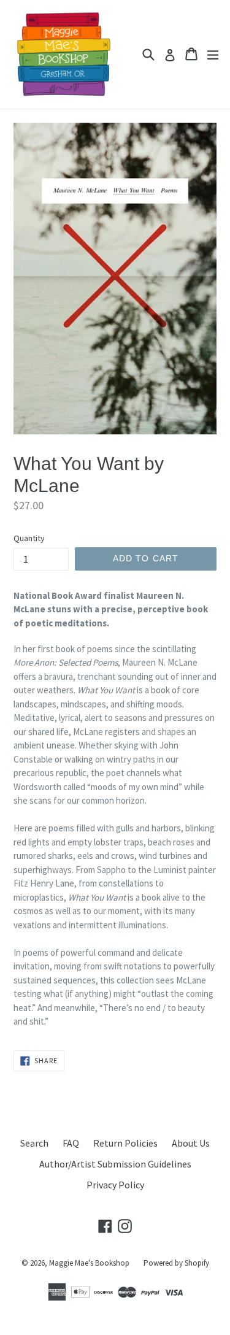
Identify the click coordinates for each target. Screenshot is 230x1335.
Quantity (29, 538)
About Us (191, 1143)
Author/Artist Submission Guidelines (115, 1164)
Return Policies (125, 1143)
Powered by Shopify (176, 1263)
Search (34, 1143)
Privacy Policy (115, 1185)
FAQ (71, 1143)
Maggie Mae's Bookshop (89, 1263)
